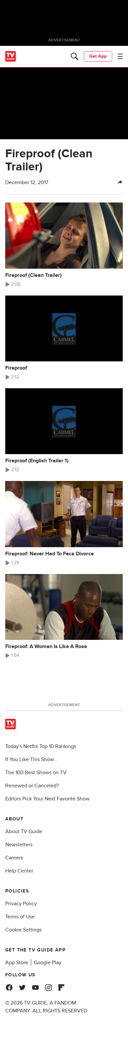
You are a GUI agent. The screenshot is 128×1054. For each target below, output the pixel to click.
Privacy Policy (21, 903)
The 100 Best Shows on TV (36, 772)
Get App (98, 56)
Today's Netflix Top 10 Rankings (40, 746)
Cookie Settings (23, 930)
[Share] (120, 182)
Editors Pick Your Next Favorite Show (47, 798)
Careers (14, 857)
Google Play (47, 962)
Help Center (19, 871)
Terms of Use (20, 916)
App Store (16, 962)
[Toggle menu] (120, 56)
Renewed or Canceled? (32, 785)
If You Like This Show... (31, 759)
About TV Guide (23, 831)
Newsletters (18, 844)
